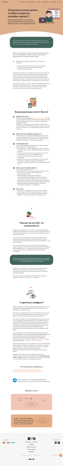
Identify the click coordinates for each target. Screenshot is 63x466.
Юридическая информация (26, 455)
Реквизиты (31, 451)
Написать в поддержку (37, 455)
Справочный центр (54, 455)
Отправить (31, 404)
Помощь (38, 2)
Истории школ (54, 2)
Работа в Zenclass (31, 449)
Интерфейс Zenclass (31, 2)
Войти (59, 2)
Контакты (35, 442)
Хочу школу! (42, 421)
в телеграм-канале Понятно (38, 379)
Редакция (31, 444)
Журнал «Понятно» (45, 2)
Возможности (22, 2)
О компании (28, 442)
